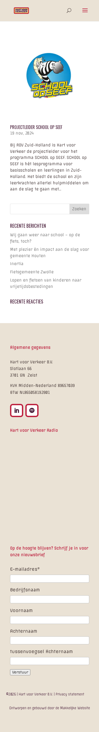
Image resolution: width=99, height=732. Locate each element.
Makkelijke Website (74, 708)
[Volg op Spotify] (32, 410)
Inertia (16, 263)
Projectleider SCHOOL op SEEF (36, 127)
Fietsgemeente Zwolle (32, 272)
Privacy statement (70, 694)
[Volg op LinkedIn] (16, 410)
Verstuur (20, 672)
